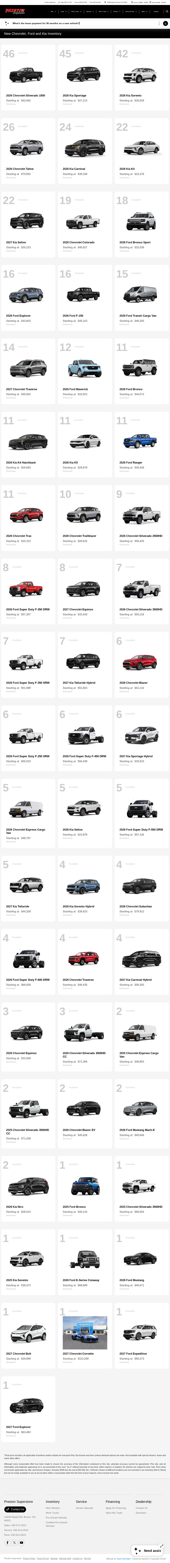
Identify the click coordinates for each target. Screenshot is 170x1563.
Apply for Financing (116, 1508)
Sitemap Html (65, 1558)
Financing (113, 1501)
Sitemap (54, 1558)
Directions (141, 1512)
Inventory (53, 1501)
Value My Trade (114, 1512)
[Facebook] (7, 1542)
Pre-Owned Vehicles (56, 1517)
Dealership (143, 1501)
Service (81, 1501)
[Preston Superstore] (19, 11)
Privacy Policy (29, 1558)
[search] (167, 12)
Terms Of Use (43, 1558)
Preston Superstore (13, 1558)
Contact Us (17, 1509)
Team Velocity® (124, 1559)
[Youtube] (21, 1542)
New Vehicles (53, 1508)
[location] (105, 2)
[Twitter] (14, 1542)
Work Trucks (52, 1512)
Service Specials (84, 1508)
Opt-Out (87, 1558)
